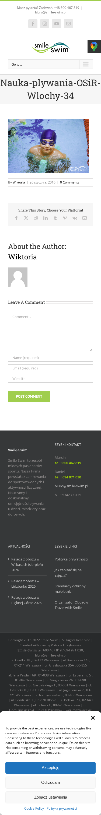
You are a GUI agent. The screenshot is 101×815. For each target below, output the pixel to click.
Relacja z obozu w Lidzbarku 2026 (25, 583)
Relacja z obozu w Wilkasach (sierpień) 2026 (27, 564)
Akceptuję (50, 767)
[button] (93, 718)
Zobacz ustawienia (50, 797)
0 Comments (69, 182)
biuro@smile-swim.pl (50, 12)
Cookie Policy (34, 808)
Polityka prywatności (62, 808)
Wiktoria (19, 182)
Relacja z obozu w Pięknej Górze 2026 (26, 600)
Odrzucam (50, 782)
